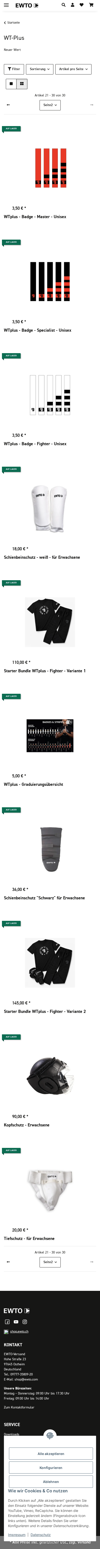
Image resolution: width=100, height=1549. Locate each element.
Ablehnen (51, 1482)
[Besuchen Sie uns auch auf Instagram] (24, 1321)
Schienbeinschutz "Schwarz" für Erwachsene (44, 898)
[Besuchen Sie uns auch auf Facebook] (7, 1321)
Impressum (16, 1535)
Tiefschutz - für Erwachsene (29, 1239)
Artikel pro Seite (71, 69)
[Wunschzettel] (81, 5)
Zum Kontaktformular (19, 1407)
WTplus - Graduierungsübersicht (33, 784)
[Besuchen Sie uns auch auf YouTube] (16, 1321)
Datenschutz (41, 1535)
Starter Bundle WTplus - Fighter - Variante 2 (45, 1012)
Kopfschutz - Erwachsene (27, 1125)
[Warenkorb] (91, 5)
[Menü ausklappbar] (6, 3)
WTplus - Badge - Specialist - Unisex (37, 330)
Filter (15, 69)
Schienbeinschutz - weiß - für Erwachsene (42, 557)
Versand (84, 1542)
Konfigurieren (51, 1468)
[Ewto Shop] (17, 1310)
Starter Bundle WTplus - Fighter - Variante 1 (45, 671)
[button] (63, 5)
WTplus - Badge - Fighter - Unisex (35, 444)
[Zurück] (8, 105)
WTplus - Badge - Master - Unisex (35, 217)
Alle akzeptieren (51, 1454)
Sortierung (37, 69)
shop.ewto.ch (19, 1331)
